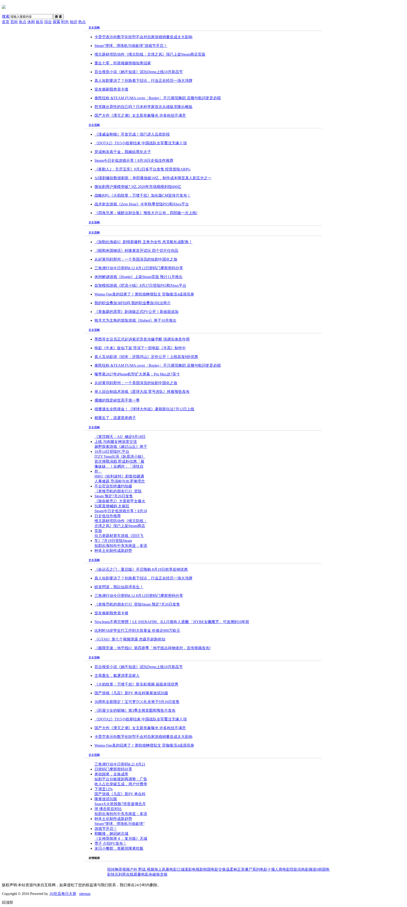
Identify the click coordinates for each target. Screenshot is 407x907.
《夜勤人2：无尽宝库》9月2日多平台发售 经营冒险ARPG (142, 169)
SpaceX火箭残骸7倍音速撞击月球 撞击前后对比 (120, 806)
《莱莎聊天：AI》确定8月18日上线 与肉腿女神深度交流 (120, 439)
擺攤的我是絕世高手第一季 (117, 400)
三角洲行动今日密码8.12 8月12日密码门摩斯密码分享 (138, 268)
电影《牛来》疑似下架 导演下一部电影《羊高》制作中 (140, 348)
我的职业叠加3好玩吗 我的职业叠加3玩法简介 (132, 303)
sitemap (84, 894)
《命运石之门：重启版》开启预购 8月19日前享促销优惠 (141, 569)
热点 (82, 22)
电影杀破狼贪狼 (154, 874)
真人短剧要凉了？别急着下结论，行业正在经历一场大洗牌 (143, 81)
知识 (73, 22)
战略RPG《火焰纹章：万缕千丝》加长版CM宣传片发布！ (142, 195)
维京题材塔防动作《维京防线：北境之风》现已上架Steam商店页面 (149, 54)
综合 (48, 22)
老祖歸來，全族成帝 (111, 774)
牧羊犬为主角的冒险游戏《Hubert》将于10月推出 (135, 320)
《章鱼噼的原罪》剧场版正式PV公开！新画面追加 (136, 312)
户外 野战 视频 (142, 869)
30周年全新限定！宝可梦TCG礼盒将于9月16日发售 (136, 702)
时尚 (65, 22)
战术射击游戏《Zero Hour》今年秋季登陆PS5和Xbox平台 (141, 204)
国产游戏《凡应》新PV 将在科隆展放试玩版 (131, 693)
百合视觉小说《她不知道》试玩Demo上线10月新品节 (138, 72)
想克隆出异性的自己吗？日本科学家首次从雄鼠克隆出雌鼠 (143, 107)
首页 (5, 22)
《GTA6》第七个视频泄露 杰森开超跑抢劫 (129, 639)
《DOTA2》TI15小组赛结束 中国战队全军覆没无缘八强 (140, 143)
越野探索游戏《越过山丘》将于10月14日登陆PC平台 (120, 449)
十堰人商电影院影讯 (284, 869)
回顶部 (7, 902)
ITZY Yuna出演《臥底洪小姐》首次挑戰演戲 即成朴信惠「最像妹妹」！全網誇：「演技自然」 (119, 463)
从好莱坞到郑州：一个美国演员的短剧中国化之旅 (135, 259)
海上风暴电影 (165, 869)
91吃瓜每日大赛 (63, 894)
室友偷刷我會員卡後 (111, 89)
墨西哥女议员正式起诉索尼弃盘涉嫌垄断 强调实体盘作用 (142, 339)
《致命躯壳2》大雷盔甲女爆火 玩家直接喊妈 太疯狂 (119, 503)
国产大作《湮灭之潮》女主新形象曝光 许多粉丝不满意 (140, 115)
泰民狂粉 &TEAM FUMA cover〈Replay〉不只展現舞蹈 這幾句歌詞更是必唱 (157, 98)
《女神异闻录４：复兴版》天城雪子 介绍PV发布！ (120, 840)
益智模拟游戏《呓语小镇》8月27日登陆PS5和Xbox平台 (140, 285)
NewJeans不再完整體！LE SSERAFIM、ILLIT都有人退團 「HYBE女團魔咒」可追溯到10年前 (171, 622)
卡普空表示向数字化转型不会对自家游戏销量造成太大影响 (143, 37)
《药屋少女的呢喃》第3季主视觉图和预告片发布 (134, 710)
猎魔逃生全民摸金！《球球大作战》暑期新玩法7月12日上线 (144, 409)
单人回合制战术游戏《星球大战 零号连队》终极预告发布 (142, 392)
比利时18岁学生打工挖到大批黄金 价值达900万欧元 (137, 630)
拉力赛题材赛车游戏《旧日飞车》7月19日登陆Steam (118, 538)
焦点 (22, 22)
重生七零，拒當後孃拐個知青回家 (122, 63)
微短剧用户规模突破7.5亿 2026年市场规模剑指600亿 (137, 187)
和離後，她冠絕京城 (111, 834)
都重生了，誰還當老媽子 (115, 418)
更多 (91, 27)
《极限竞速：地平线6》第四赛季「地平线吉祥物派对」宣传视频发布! (152, 648)
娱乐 (39, 22)
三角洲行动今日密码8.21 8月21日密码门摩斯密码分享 (119, 766)
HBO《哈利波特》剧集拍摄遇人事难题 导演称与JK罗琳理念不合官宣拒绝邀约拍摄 (119, 481)
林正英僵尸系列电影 (250, 869)
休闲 (31, 22)
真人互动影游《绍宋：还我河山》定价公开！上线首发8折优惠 (146, 357)
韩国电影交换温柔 (218, 869)
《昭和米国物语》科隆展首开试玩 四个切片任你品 (136, 251)
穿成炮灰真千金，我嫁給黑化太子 (122, 152)
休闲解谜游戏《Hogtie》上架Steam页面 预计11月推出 (138, 277)
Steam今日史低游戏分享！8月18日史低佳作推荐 (133, 160)
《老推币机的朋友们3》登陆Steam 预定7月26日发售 (118, 493)
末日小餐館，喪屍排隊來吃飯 (118, 848)
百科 (14, 22)
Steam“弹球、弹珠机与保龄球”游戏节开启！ (130, 46)
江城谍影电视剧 (190, 869)
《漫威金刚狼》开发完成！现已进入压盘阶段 (132, 134)
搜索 (5, 16)
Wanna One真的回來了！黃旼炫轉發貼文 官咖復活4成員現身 (144, 294)
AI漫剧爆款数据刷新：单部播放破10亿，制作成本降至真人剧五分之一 (153, 178)
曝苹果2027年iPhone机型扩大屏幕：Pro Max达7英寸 (137, 374)
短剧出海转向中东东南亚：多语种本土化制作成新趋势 (120, 548)
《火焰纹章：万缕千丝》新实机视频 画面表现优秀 (136, 684)
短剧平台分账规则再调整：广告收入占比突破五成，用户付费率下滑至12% (120, 784)
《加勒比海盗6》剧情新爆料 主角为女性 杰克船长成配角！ (143, 242)
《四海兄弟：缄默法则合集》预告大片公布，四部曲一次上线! (145, 213)
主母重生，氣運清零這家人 (117, 676)
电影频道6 (309, 869)
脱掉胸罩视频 (118, 869)
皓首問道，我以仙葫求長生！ (118, 587)
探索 (56, 22)
